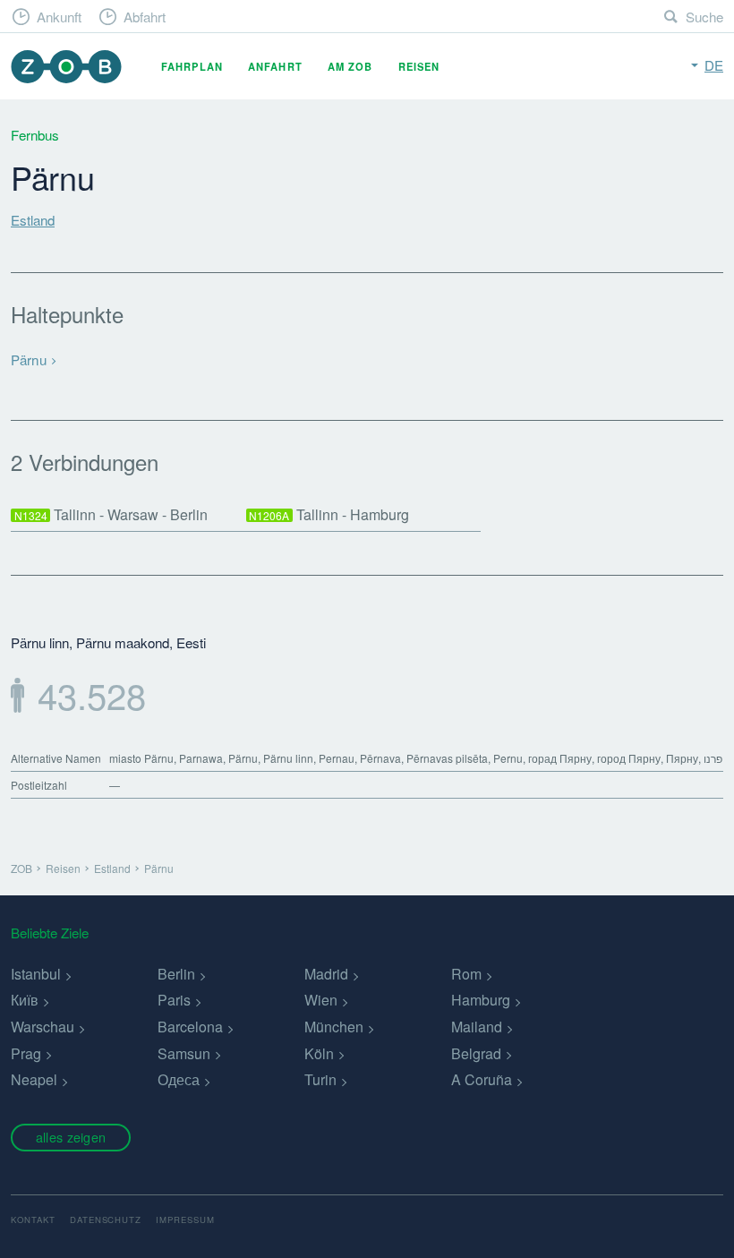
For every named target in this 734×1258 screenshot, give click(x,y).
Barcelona (190, 1026)
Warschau (42, 1026)
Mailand (476, 1026)
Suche (704, 16)
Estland (33, 219)
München (333, 1026)
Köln (319, 1053)
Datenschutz (106, 1219)
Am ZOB (350, 66)
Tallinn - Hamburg (329, 514)
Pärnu (29, 359)
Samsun (184, 1053)
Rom (466, 973)
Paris (174, 999)
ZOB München (66, 66)
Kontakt (33, 1219)
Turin (320, 1079)
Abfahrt (145, 16)
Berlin (176, 973)
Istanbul (36, 973)
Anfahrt (275, 66)
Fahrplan (192, 66)
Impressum (185, 1219)
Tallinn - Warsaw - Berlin (111, 514)
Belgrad (476, 1053)
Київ (24, 999)
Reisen (419, 66)
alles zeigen (71, 1136)
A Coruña (481, 1079)
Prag (26, 1053)
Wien (320, 999)
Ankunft (59, 16)
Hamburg (480, 999)
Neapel (34, 1079)
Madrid (326, 973)
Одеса (179, 1079)
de (713, 65)
